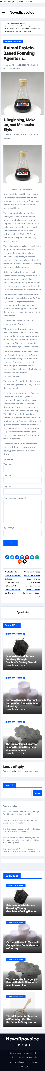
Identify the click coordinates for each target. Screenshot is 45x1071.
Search (9, 785)
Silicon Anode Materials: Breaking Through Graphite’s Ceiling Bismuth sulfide (21, 661)
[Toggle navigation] (3, 12)
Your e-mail (8, 475)
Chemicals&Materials (13, 41)
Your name (8, 464)
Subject (7, 486)
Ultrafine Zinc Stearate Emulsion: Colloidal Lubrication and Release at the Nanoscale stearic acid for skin (13, 582)
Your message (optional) (14, 498)
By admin (7, 65)
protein (17, 68)
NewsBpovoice (22, 12)
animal (35, 65)
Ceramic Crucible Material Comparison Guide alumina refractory (22, 703)
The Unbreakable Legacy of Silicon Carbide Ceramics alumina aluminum (22, 747)
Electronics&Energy (18, 1062)
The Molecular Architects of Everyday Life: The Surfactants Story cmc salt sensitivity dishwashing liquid (21, 840)
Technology (33, 1062)
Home (14, 1057)
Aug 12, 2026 (20, 665)
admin (24, 612)
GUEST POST (24, 1067)
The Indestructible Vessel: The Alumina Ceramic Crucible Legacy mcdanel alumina (21, 850)
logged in (18, 771)
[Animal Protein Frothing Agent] (22, 165)
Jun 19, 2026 (20, 753)
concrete (8, 68)
